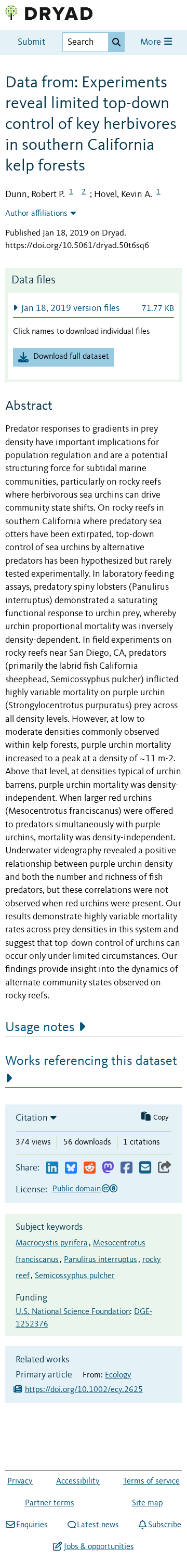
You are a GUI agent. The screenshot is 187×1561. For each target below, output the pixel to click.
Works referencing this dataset (91, 1061)
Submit (31, 42)
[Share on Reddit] (90, 1168)
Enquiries (32, 1525)
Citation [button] (32, 1118)
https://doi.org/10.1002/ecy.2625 (84, 1390)
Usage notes (40, 1027)
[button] (93, 308)
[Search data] (116, 42)
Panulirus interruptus (100, 1260)
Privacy (20, 1481)
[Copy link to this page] (164, 1168)
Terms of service (151, 1481)
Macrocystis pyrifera (52, 1243)
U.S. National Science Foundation (73, 1312)
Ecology (118, 1375)
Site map (147, 1503)
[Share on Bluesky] (71, 1168)
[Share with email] (145, 1168)
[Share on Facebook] (126, 1168)
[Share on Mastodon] (108, 1168)
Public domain (76, 1189)
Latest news (98, 1525)
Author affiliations (36, 214)
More (151, 42)
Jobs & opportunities (98, 1547)
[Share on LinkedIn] (52, 1168)
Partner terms (49, 1503)
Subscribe (164, 1525)
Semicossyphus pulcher (75, 1276)
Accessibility (78, 1481)
